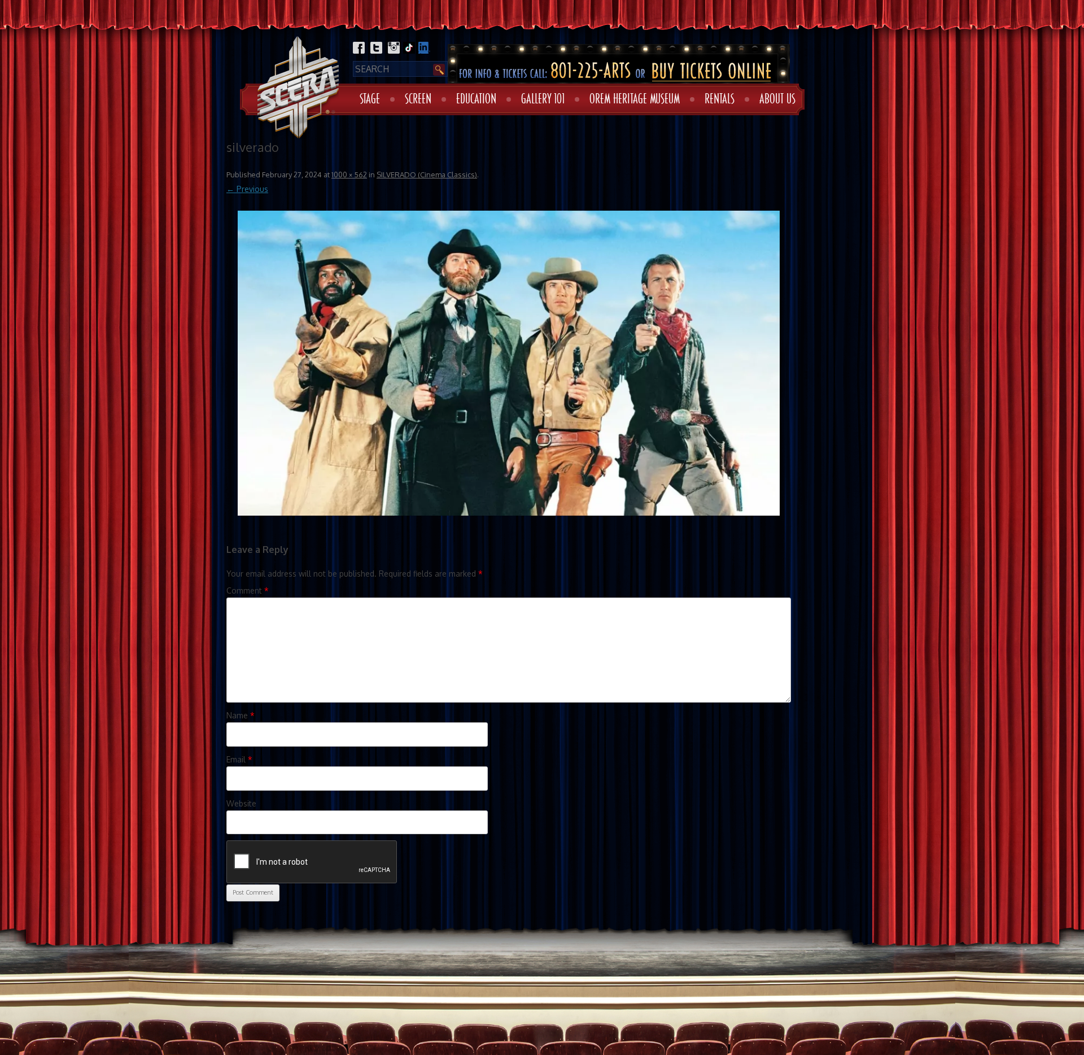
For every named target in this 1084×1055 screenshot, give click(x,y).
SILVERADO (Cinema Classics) (427, 174)
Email (239, 759)
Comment (247, 590)
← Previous (247, 189)
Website (241, 803)
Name (240, 715)
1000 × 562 (349, 174)
